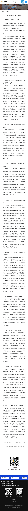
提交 (24, 477)
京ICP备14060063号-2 (14, 507)
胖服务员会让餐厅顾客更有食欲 (17, 442)
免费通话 (23, 2)
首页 (3, 11)
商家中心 (14, 499)
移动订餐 (14, 501)
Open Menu (26, 2)
